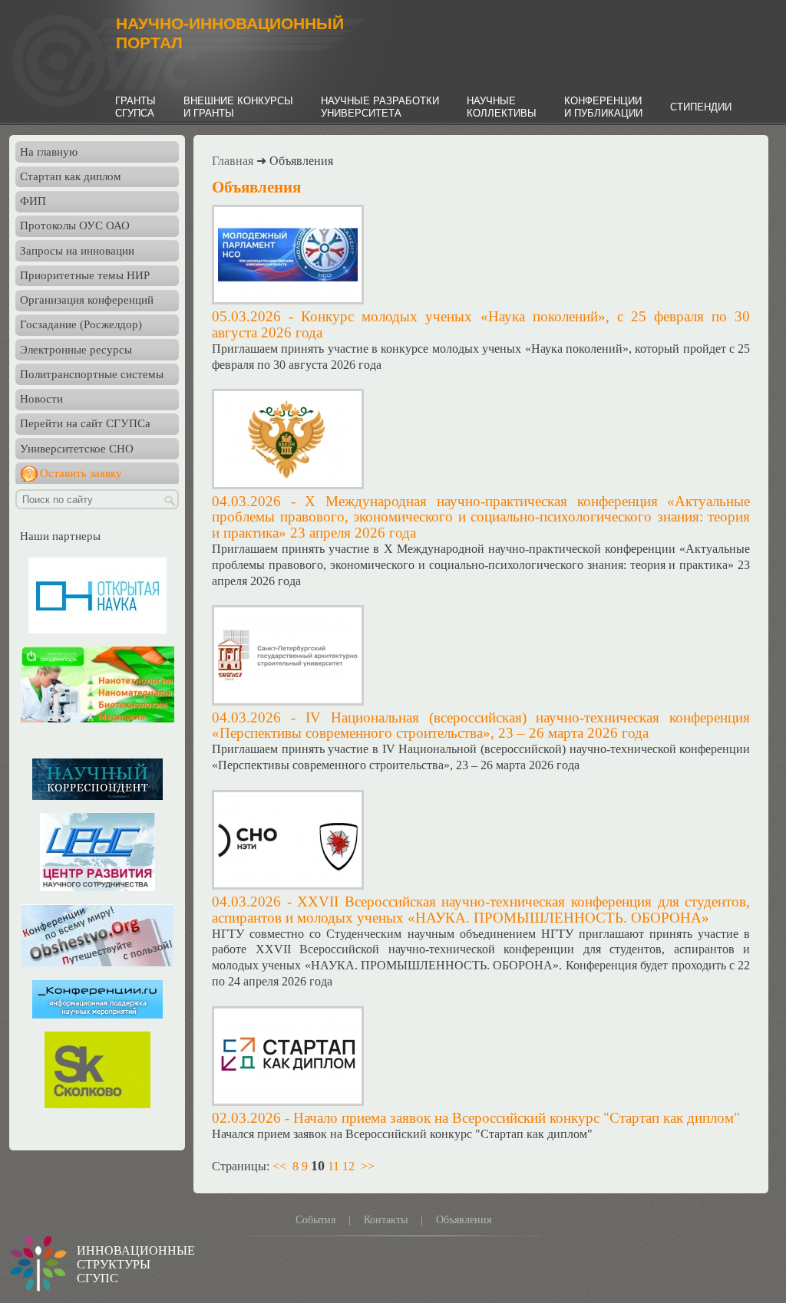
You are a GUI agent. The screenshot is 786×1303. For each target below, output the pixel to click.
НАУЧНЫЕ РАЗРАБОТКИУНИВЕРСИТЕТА (380, 107)
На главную (49, 152)
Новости (41, 399)
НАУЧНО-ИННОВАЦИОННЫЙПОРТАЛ (230, 33)
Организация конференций (87, 300)
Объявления (463, 1220)
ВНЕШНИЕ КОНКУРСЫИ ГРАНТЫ (238, 107)
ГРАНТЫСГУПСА (135, 107)
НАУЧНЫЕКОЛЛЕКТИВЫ (502, 107)
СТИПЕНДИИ (701, 107)
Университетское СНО (77, 449)
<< (279, 1166)
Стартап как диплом (70, 176)
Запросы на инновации (77, 251)
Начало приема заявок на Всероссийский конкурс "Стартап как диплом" (516, 1118)
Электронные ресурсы (76, 350)
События (315, 1220)
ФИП (33, 201)
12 (348, 1166)
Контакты (386, 1220)
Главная (232, 160)
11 (333, 1166)
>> (368, 1166)
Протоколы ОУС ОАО (75, 225)
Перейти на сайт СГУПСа (85, 423)
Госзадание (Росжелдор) (81, 324)
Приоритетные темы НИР (85, 275)
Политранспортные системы (91, 374)
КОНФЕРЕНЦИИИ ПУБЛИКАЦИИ (603, 107)
